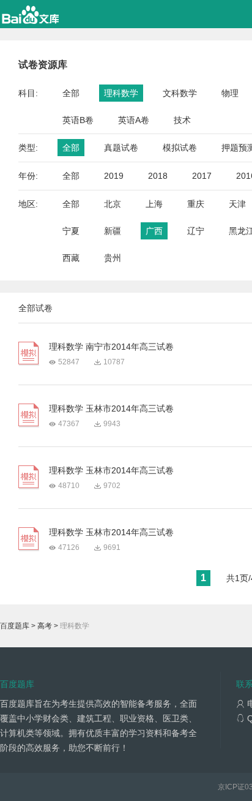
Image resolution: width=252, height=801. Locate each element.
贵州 (112, 258)
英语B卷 (78, 120)
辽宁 (195, 231)
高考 (44, 626)
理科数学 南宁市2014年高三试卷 (111, 347)
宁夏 (71, 231)
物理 (230, 93)
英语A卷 (133, 120)
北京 (112, 204)
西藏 (71, 258)
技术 (182, 120)
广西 (154, 231)
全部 (71, 93)
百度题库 (14, 626)
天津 (237, 204)
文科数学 (180, 93)
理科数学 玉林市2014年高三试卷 (111, 408)
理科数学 (121, 93)
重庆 (195, 204)
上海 (154, 204)
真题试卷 (121, 147)
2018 (158, 176)
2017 (202, 176)
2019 (114, 176)
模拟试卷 (180, 147)
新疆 (112, 231)
